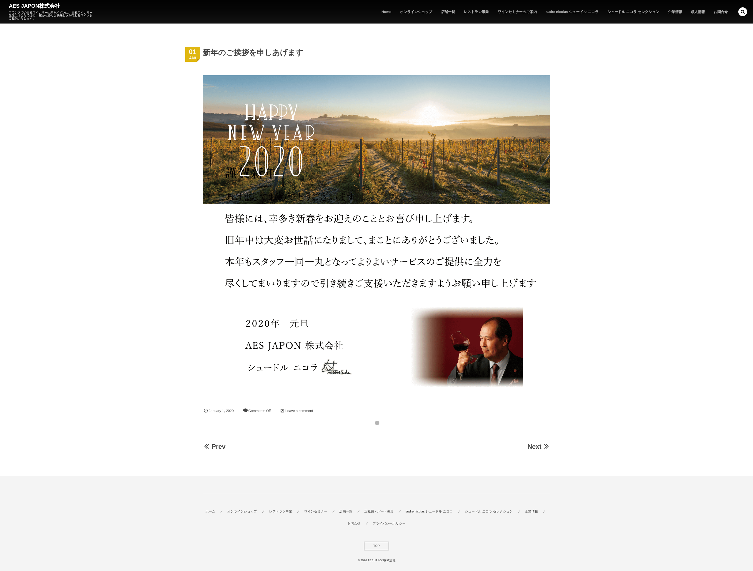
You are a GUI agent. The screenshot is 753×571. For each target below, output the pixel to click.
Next (534, 446)
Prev (218, 446)
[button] (742, 11)
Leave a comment (299, 411)
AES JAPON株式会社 (34, 6)
